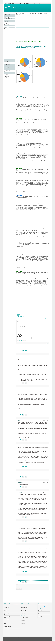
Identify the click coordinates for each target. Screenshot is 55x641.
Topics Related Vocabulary (8, 77)
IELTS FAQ (9, 3)
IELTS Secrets (6, 624)
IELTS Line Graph (6, 607)
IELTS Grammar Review (24, 617)
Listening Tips (23, 611)
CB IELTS (5, 623)
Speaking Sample (6, 24)
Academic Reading (7, 14)
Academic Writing (7, 64)
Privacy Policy (40, 612)
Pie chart (18, 314)
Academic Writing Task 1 (8, 18)
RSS (47, 343)
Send (22, 340)
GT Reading (6, 61)
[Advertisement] (9, 45)
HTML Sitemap (40, 616)
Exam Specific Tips (7, 627)
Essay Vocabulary (6, 76)
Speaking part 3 (7, 27)
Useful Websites (6, 629)
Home (5, 3)
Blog (31, 3)
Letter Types (23, 623)
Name (18, 321)
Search (39, 3)
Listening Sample (6, 23)
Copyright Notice (40, 613)
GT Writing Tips (23, 610)
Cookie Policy (40, 610)
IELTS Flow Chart (6, 610)
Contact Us (34, 3)
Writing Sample (6, 17)
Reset (24, 340)
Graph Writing (19, 315)
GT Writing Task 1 (7, 20)
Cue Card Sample (6, 28)
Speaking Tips (23, 613)
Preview (19, 340)
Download (23, 3)
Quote (26, 350)
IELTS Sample (19, 3)
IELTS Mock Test (6, 74)
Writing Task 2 (7, 21)
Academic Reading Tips (24, 607)
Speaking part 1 (7, 25)
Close (20, 588)
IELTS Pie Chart (6, 611)
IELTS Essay (6, 614)
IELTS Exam (13, 3)
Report (18, 588)
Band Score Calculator (7, 626)
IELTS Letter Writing (7, 613)
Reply (23, 350)
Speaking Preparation (7, 71)
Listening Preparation (7, 70)
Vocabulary (27, 3)
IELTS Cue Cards (23, 620)
